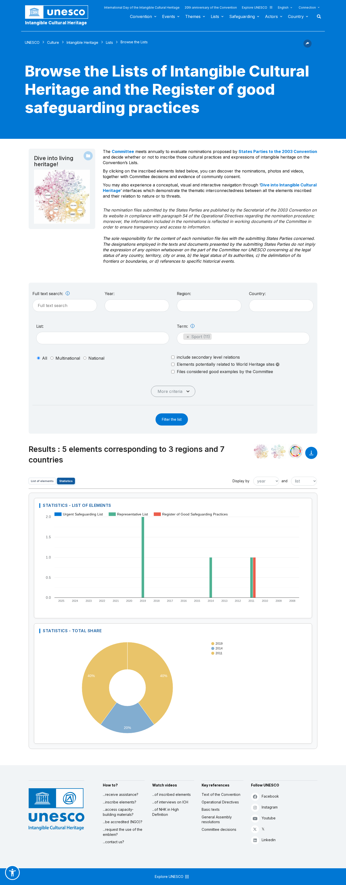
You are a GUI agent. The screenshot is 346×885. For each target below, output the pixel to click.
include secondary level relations (208, 357)
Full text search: (48, 293)
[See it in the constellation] (261, 451)
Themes (193, 16)
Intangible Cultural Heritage (56, 22)
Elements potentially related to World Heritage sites (226, 364)
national (96, 358)
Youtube (269, 818)
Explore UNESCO (254, 7)
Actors (271, 16)
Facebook (270, 796)
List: (40, 326)
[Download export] (311, 455)
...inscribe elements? (119, 802)
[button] (307, 46)
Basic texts (211, 809)
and (284, 481)
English (283, 7)
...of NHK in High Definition (165, 812)
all (44, 358)
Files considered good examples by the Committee (225, 371)
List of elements (42, 481)
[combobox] (137, 305)
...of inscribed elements (171, 794)
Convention (141, 16)
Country (296, 16)
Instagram (270, 807)
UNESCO (32, 42)
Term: (183, 326)
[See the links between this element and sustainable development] (295, 451)
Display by (241, 481)
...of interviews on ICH (170, 802)
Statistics (66, 481)
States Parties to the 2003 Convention (278, 151)
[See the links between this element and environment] (278, 451)
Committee (123, 151)
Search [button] (317, 16)
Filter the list (172, 419)
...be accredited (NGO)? (122, 822)
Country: (257, 293)
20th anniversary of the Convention (211, 7)
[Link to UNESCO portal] (59, 12)
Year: (109, 293)
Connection (307, 7)
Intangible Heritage (82, 42)
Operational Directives (220, 802)
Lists (215, 16)
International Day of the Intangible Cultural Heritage (142, 7)
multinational (67, 358)
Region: (184, 293)
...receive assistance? (120, 794)
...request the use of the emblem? (122, 832)
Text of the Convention (221, 794)
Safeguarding (242, 16)
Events (168, 16)
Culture (53, 42)
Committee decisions (219, 829)
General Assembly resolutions (217, 819)
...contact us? (113, 842)
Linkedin (269, 840)
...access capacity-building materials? (118, 812)
